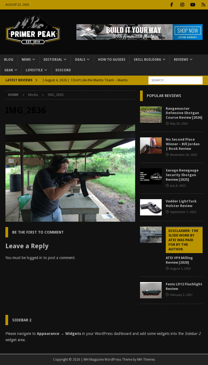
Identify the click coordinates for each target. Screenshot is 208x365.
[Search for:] (175, 80)
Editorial (53, 60)
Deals (80, 60)
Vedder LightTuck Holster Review (181, 203)
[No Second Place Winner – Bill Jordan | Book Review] (151, 145)
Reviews (181, 60)
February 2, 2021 (181, 295)
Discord (63, 70)
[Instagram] (182, 4)
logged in (34, 258)
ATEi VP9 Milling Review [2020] (182, 246)
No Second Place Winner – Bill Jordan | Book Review (183, 144)
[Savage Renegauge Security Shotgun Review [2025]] (151, 176)
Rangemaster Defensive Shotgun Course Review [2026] (184, 113)
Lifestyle (34, 70)
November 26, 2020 (183, 155)
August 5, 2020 (180, 268)
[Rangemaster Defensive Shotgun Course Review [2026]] (151, 114)
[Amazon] (203, 4)
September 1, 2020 (183, 212)
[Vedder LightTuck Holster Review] (151, 207)
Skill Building (147, 60)
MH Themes (146, 359)
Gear (8, 70)
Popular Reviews (164, 95)
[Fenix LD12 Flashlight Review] (151, 290)
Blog (8, 60)
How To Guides (111, 60)
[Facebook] (171, 4)
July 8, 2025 (178, 186)
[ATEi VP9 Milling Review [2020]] (151, 235)
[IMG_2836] (70, 219)
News (26, 60)
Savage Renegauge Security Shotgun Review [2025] (182, 175)
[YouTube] (192, 4)
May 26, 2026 (179, 123)
